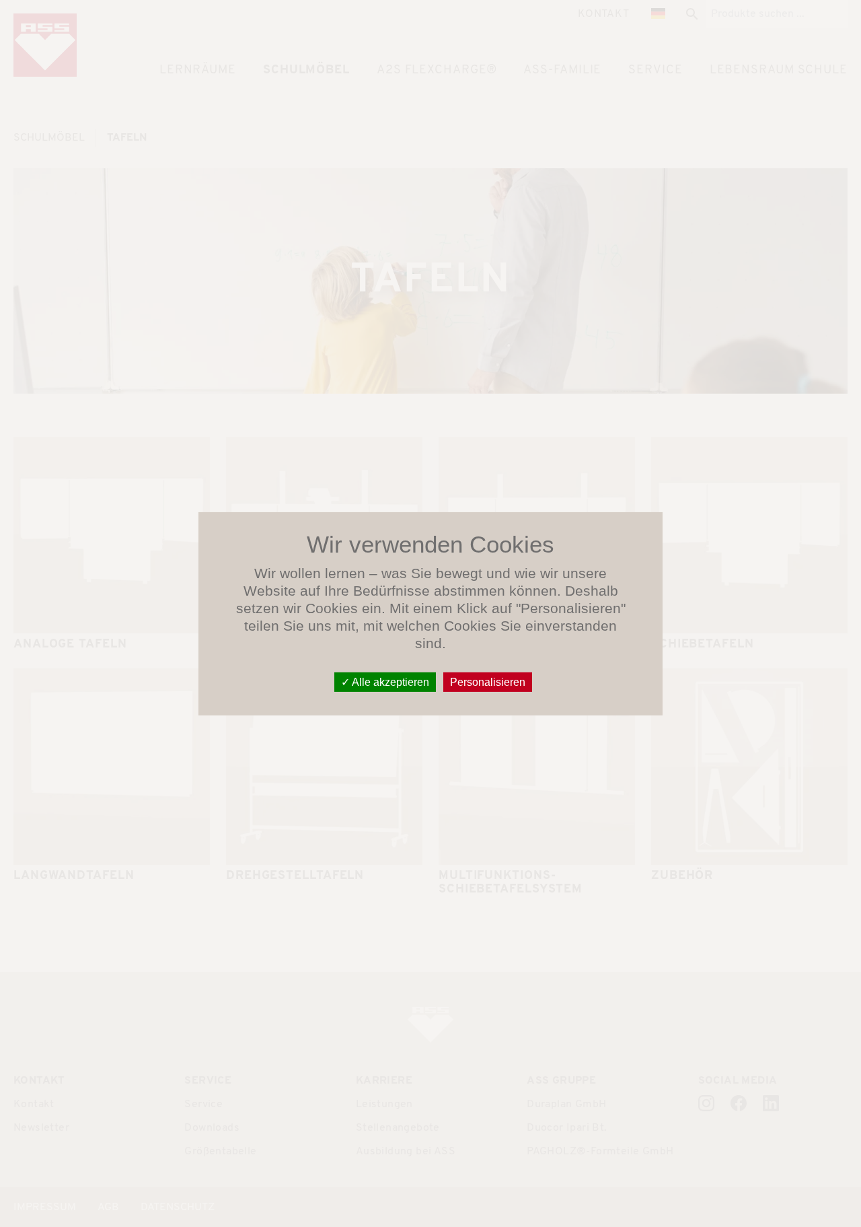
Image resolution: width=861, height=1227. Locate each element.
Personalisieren (487, 681)
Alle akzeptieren (389, 681)
